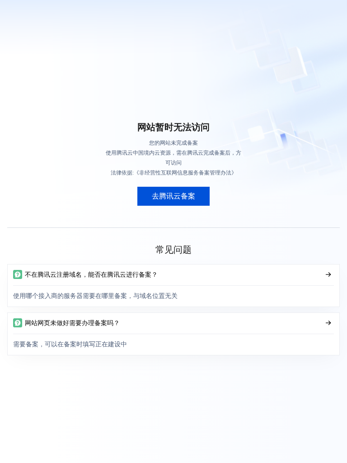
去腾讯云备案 (173, 196)
